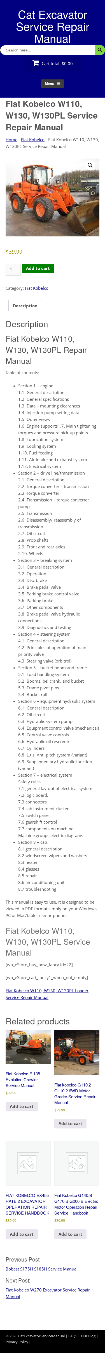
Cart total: (57, 63)
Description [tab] (25, 305)
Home (11, 139)
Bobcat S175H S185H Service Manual (42, 1269)
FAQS (72, 1335)
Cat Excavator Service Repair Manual (52, 26)
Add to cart (38, 268)
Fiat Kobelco (33, 139)
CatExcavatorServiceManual (41, 1335)
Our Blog (88, 1335)
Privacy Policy (17, 1341)
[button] (90, 165)
